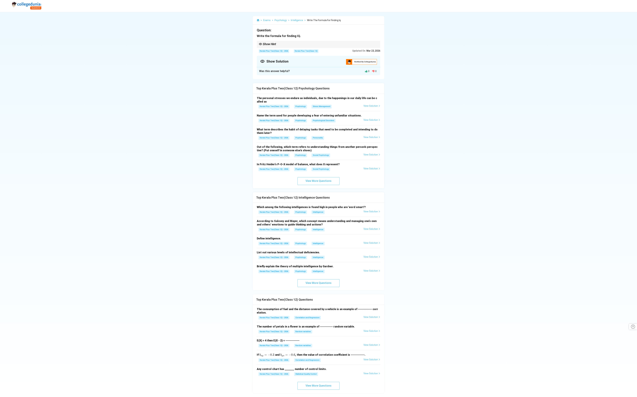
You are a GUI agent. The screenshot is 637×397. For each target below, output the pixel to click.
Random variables (303, 331)
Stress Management (321, 106)
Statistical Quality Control (306, 374)
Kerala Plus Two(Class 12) (306, 51)
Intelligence (318, 212)
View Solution (370, 106)
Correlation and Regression (307, 318)
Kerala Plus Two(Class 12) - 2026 (274, 51)
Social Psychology (321, 155)
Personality (318, 138)
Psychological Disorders (323, 120)
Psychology (300, 106)
